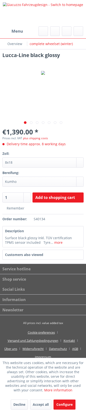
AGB (75, 349)
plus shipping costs (35, 138)
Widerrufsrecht (33, 349)
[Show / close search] (43, 31)
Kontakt (69, 340)
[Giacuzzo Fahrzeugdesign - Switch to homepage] (43, 13)
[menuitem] (12, 31)
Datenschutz (58, 349)
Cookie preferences (41, 332)
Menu (17, 31)
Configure (64, 404)
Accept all (41, 404)
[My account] (66, 31)
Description (14, 231)
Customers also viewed (24, 254)
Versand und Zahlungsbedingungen (33, 340)
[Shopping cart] (78, 31)
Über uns (10, 349)
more (58, 242)
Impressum (43, 357)
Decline (19, 404)
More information (58, 390)
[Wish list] (55, 31)
